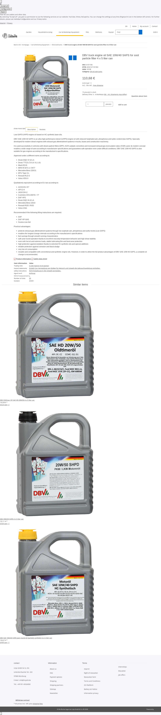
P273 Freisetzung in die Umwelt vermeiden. (45, 271)
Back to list (17, 45)
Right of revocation (91, 673)
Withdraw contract (23, 700)
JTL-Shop (156, 709)
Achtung (32, 273)
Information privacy (91, 693)
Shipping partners (56, 685)
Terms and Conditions (92, 681)
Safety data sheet (40, 259)
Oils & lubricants (96, 72)
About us (53, 669)
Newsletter (54, 693)
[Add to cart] (15, 52)
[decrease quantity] (84, 104)
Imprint (2, 23)
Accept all (4, 6)
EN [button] (126, 26)
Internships (122, 667)
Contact (154, 26)
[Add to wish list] (75, 57)
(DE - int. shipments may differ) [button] (115, 94)
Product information (23, 259)
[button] (146, 32)
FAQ (51, 673)
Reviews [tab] (42, 129)
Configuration (6, 9)
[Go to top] (1, 713)
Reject (3, 12)
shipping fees (38, 704)
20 (30, 278)
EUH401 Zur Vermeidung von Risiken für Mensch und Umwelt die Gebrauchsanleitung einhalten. (64, 268)
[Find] (140, 32)
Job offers (121, 675)
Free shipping (98, 85)
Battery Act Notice (90, 689)
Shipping (53, 681)
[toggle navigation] (4, 30)
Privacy (9, 23)
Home (134, 26)
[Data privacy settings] (1, 1)
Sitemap (53, 689)
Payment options (56, 677)
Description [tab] (31, 129)
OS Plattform (88, 685)
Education (122, 671)
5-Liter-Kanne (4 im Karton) (39, 266)
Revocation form (90, 677)
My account (144, 26)
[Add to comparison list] (70, 57)
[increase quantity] (105, 109)
